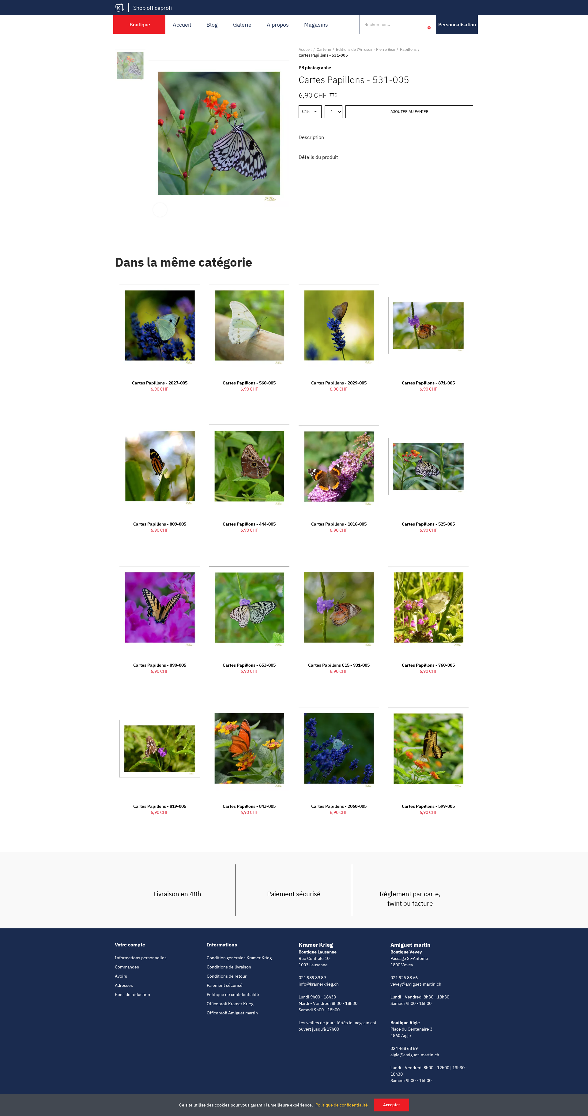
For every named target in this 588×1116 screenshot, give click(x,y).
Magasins (316, 24)
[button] (457, 24)
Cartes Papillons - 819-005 (159, 806)
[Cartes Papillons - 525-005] (428, 466)
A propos (278, 24)
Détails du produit (318, 157)
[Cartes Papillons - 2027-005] (159, 326)
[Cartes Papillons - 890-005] (159, 607)
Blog (212, 24)
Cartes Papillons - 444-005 (249, 524)
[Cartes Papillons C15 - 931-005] (339, 607)
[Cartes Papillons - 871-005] (428, 326)
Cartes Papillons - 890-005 (159, 665)
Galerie (242, 24)
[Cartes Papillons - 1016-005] (339, 466)
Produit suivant (468, 52)
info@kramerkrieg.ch (319, 984)
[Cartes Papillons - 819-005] (159, 749)
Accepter (391, 1104)
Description (311, 137)
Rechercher (407, 24)
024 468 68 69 (404, 1048)
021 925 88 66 (404, 977)
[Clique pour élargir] (160, 210)
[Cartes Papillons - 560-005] (249, 326)
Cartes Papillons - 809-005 (159, 524)
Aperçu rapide (184, 286)
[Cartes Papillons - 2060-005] (339, 749)
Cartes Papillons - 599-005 (428, 806)
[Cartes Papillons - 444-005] (249, 466)
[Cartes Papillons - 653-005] (249, 607)
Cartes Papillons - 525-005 (428, 524)
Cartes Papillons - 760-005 (428, 665)
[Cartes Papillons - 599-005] (428, 749)
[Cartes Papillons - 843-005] (249, 749)
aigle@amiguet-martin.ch (414, 1055)
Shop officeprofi (152, 7)
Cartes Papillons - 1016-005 (339, 524)
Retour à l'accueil (461, 52)
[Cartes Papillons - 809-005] (159, 466)
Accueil (182, 24)
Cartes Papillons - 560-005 (249, 383)
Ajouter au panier (409, 111)
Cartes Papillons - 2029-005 (339, 383)
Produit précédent (453, 52)
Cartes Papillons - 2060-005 (339, 806)
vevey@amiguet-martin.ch (415, 984)
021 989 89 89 (312, 977)
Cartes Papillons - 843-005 (249, 806)
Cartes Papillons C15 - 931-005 (339, 665)
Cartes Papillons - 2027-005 (159, 383)
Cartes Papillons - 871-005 (428, 383)
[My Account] (420, 24)
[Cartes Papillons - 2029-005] (339, 326)
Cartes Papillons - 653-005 (249, 665)
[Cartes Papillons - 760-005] (428, 607)
